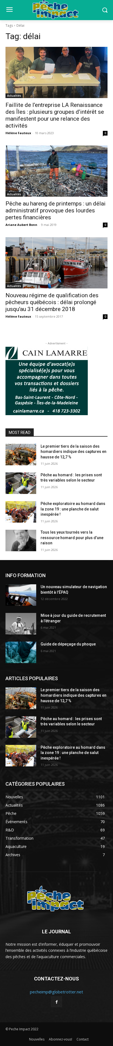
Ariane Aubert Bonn (21, 225)
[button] (104, 10)
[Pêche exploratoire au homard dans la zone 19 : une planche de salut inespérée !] (20, 512)
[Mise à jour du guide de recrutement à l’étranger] (20, 623)
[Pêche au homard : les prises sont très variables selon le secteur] (20, 483)
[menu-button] (9, 10)
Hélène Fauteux (18, 133)
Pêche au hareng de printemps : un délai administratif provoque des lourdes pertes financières (55, 210)
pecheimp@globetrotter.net (56, 991)
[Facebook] (56, 1001)
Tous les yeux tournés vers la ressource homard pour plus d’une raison (72, 537)
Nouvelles (36, 1039)
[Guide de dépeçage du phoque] (20, 652)
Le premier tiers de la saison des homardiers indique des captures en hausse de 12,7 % (73, 451)
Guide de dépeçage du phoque (68, 644)
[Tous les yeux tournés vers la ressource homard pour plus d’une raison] (20, 540)
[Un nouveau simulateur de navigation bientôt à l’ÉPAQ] (20, 595)
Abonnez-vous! (60, 1039)
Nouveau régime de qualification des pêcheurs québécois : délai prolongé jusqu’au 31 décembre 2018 (51, 302)
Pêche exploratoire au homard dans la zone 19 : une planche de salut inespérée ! (73, 509)
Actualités (14, 96)
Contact (83, 1039)
